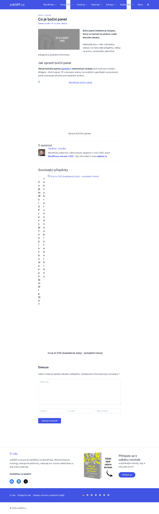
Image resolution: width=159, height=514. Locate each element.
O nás (14, 453)
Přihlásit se (127, 475)
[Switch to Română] (96, 495)
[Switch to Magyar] (100, 495)
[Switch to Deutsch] (88, 495)
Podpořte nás (24, 495)
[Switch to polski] (92, 495)
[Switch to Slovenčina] (109, 495)
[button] (55, 4)
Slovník (48, 15)
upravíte (65, 68)
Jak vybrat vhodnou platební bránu (44, 227)
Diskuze (64, 23)
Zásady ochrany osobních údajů (48, 495)
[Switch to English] (83, 495)
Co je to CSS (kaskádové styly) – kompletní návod (75, 353)
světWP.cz (17, 4)
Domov (41, 15)
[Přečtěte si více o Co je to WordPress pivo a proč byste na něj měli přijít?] (39, 176)
